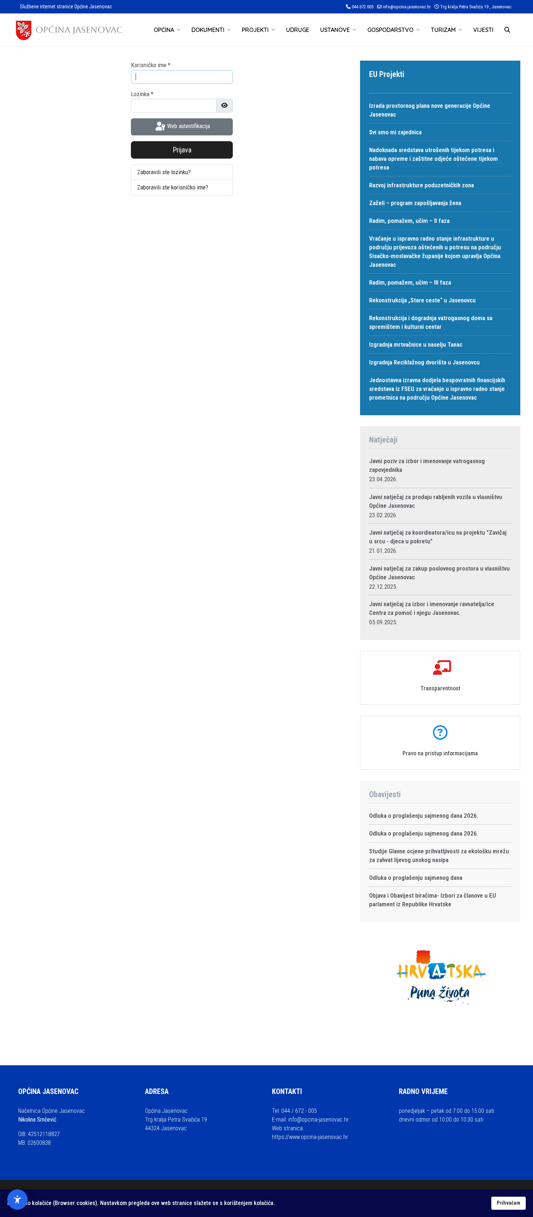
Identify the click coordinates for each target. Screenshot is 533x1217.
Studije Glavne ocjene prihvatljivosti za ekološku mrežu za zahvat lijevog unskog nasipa (439, 855)
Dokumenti (207, 29)
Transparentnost (440, 688)
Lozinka (142, 94)
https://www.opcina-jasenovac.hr (310, 1137)
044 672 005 (362, 6)
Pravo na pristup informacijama (440, 753)
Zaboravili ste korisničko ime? (172, 187)
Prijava (182, 150)
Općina (164, 29)
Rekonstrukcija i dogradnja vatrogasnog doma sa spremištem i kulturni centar (430, 322)
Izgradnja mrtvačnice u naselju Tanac (415, 344)
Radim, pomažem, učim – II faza (409, 220)
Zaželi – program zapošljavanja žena (415, 203)
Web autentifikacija (188, 126)
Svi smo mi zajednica (395, 132)
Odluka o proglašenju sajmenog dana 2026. (423, 815)
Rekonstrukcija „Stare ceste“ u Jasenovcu (422, 300)
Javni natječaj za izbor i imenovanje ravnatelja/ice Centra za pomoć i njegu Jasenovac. (431, 608)
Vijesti (483, 29)
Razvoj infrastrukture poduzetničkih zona (421, 185)
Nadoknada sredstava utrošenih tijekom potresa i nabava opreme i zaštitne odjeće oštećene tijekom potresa (433, 158)
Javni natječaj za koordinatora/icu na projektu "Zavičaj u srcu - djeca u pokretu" (438, 537)
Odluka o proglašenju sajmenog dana (415, 877)
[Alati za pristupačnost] (17, 1199)
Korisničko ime (150, 65)
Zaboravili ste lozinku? (164, 172)
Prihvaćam (508, 1203)
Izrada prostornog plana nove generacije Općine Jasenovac (429, 110)
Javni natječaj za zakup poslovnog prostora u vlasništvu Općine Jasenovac (439, 573)
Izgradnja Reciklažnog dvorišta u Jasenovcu (424, 362)
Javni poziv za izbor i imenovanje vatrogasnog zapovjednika (427, 465)
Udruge (297, 29)
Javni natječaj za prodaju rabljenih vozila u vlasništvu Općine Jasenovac (435, 501)
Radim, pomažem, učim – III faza (410, 282)
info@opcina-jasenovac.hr (407, 6)
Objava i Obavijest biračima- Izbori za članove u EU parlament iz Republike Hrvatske (432, 900)
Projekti (255, 29)
